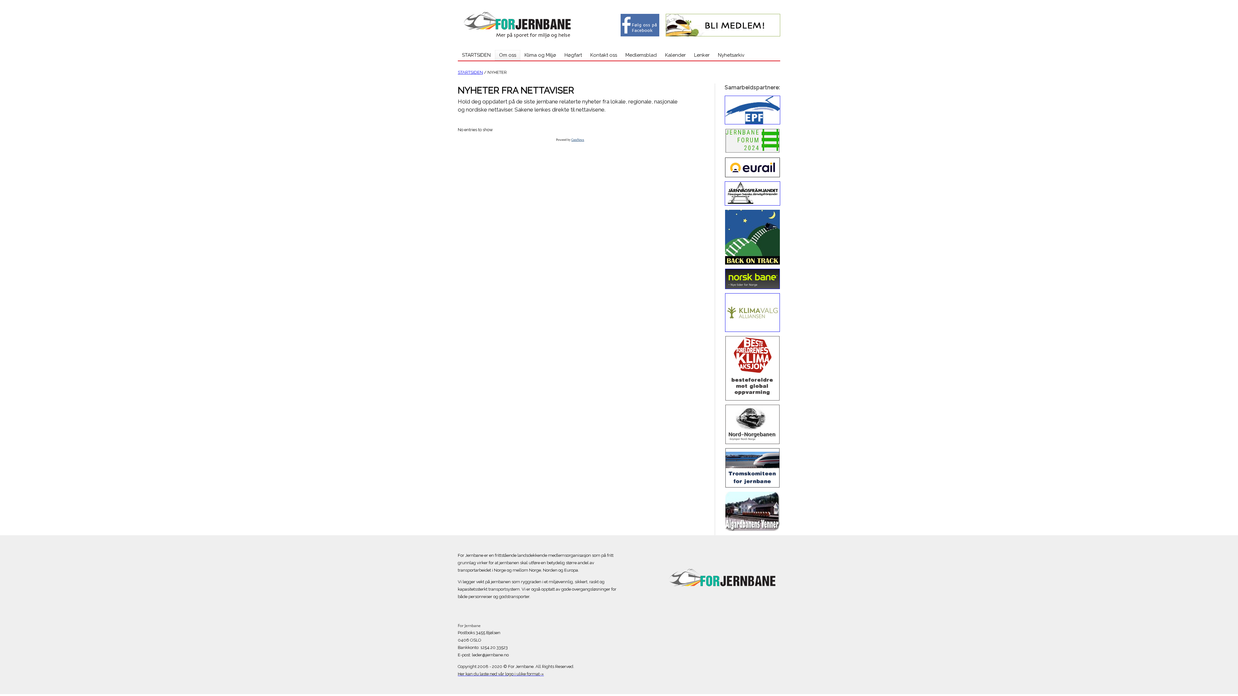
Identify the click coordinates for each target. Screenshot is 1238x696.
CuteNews (577, 139)
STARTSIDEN (470, 72)
